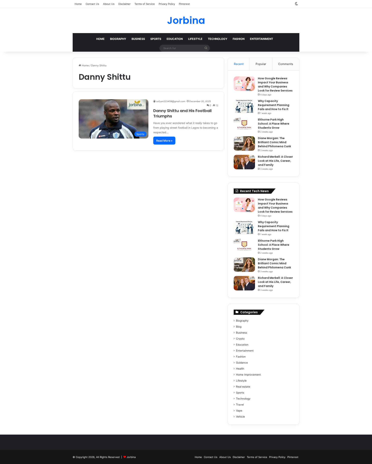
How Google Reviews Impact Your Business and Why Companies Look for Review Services (275, 84)
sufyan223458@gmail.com (170, 101)
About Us (109, 3)
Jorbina (131, 457)
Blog (238, 326)
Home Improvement (248, 374)
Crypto (240, 338)
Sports (155, 38)
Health (240, 368)
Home (78, 3)
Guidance (242, 362)
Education (175, 38)
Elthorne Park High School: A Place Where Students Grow (273, 124)
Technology (217, 38)
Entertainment (261, 38)
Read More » (164, 140)
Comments (285, 64)
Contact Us (92, 3)
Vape (239, 410)
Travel (240, 404)
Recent (239, 64)
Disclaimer (124, 3)
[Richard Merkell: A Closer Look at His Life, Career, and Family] (244, 162)
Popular (261, 64)
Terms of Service (144, 3)
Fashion (239, 38)
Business (138, 38)
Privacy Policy (167, 3)
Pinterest (184, 3)
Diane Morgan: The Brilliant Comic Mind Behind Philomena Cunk (274, 142)
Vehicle (240, 416)
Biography (118, 38)
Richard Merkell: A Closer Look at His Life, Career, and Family (275, 161)
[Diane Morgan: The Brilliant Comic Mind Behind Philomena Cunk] (244, 143)
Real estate (243, 386)
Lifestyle (195, 38)
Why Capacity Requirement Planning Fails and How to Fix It (273, 105)
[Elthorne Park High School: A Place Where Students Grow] (244, 125)
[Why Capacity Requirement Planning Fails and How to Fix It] (244, 106)
